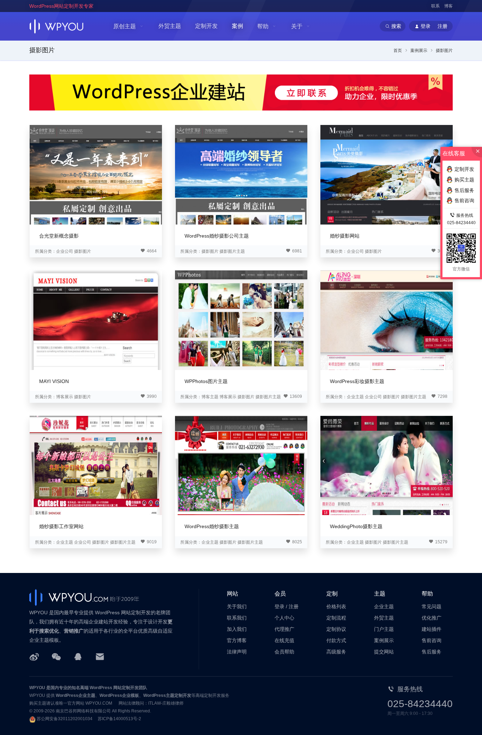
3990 (151, 396)
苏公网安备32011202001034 (64, 718)
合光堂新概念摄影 (59, 236)
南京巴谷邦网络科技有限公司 (83, 711)
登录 (279, 606)
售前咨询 (431, 640)
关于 (296, 26)
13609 (295, 396)
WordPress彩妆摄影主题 (357, 381)
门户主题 (384, 629)
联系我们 (237, 618)
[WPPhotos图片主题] (241, 320)
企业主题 (355, 396)
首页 (397, 50)
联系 (435, 6)
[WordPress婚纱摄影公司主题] (241, 174)
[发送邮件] (100, 656)
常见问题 (431, 606)
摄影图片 (42, 50)
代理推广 (284, 629)
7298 (441, 396)
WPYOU (37, 687)
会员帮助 (284, 652)
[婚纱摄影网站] (386, 174)
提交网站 (384, 652)
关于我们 (237, 606)
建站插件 (431, 629)
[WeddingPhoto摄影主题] (386, 465)
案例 (237, 26)
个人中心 (284, 618)
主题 (379, 594)
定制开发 (206, 26)
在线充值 (284, 640)
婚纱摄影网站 (345, 236)
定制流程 (336, 618)
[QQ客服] (78, 656)
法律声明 (237, 652)
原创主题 (124, 26)
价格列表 (336, 606)
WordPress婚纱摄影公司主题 (217, 236)
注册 (294, 606)
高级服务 (336, 652)
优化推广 (431, 618)
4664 (151, 251)
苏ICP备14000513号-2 (119, 718)
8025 (296, 541)
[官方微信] (56, 656)
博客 (448, 6)
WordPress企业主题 (75, 695)
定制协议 (336, 629)
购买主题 (464, 180)
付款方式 (336, 640)
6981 (296, 251)
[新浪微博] (34, 656)
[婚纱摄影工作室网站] (96, 465)
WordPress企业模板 (119, 695)
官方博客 (237, 640)
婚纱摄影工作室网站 (61, 526)
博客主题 (209, 396)
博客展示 (64, 396)
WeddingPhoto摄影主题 (356, 526)
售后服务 (431, 652)
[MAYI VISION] (96, 320)
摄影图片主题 (232, 251)
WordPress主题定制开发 (167, 695)
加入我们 (237, 629)
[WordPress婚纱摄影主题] (241, 465)
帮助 (263, 26)
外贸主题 (169, 26)
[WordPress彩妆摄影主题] (386, 320)
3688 (441, 251)
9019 (151, 541)
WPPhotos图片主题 (206, 381)
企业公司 (64, 251)
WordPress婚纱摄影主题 (212, 526)
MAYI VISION (54, 381)
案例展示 (418, 50)
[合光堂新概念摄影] (96, 174)
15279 (440, 541)
